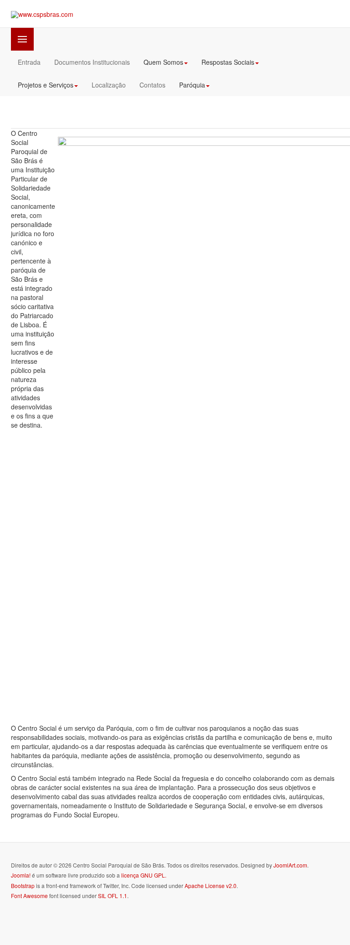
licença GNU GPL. (143, 875)
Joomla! (21, 875)
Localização (109, 84)
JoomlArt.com (290, 865)
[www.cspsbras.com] (42, 14)
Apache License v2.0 (211, 885)
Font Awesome (29, 895)
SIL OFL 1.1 (112, 895)
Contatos (152, 84)
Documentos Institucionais (92, 62)
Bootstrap (23, 885)
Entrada (29, 62)
